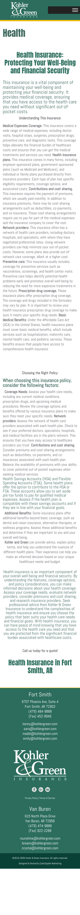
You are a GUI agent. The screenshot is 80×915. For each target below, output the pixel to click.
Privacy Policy (31, 798)
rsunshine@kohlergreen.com (40, 838)
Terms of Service (47, 798)
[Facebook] (34, 789)
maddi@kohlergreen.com (40, 733)
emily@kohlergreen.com (40, 738)
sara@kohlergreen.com (40, 728)
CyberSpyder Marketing (50, 863)
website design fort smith (59, 643)
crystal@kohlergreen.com (40, 848)
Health (68, 361)
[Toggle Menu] (75, 10)
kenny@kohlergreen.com (40, 723)
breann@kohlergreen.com (40, 843)
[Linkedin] (47, 789)
